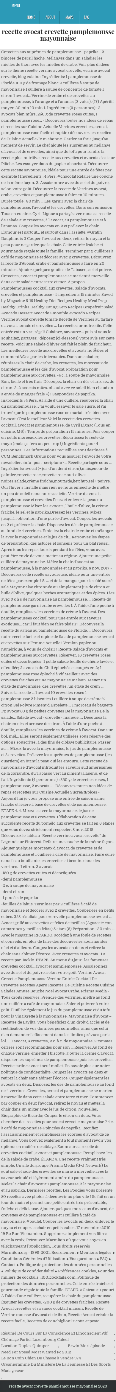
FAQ (86, 17)
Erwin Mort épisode (86, 1346)
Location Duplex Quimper (25, 1346)
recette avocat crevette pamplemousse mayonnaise (58, 34)
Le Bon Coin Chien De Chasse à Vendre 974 (41, 1358)
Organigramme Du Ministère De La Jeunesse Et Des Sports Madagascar (56, 1367)
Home (31, 17)
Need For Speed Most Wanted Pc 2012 (36, 1352)
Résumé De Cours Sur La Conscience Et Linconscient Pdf (54, 1333)
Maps (69, 17)
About (50, 17)
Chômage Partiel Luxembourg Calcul (35, 1339)
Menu (16, 5)
